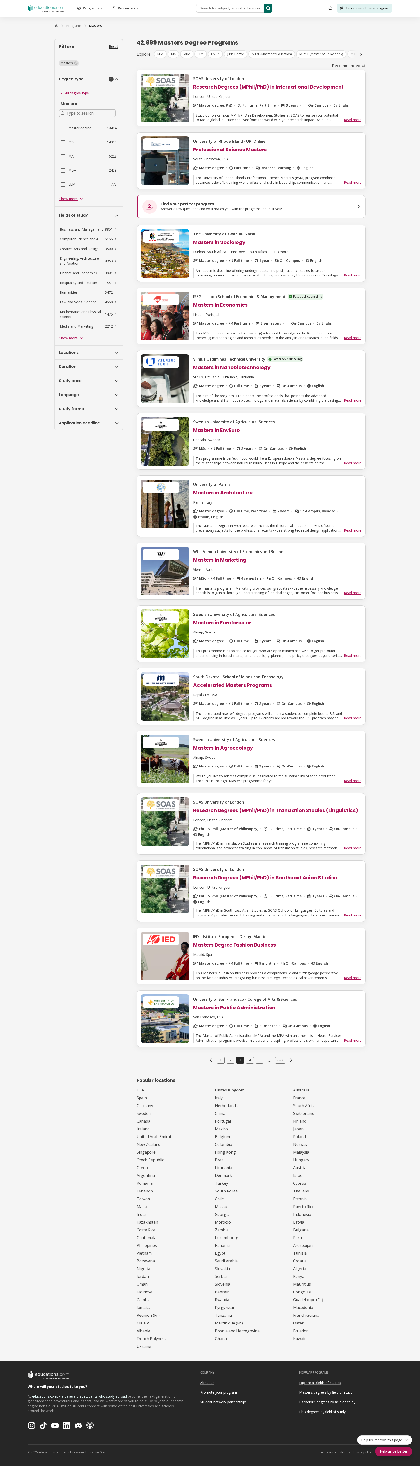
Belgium (222, 1136)
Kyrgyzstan (225, 1307)
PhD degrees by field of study (322, 1411)
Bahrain (222, 1292)
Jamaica (143, 1307)
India (141, 1214)
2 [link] (230, 1060)
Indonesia (302, 1214)
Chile (219, 1198)
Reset (113, 46)
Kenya (298, 1276)
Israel (298, 1175)
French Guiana (306, 1315)
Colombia (223, 1144)
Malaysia (301, 1152)
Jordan (143, 1276)
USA (140, 1090)
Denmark (223, 1175)
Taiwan (143, 1198)
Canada (143, 1121)
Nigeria (143, 1268)
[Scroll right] (361, 54)
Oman (142, 1284)
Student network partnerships (223, 1402)
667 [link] (280, 1060)
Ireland (143, 1129)
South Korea (226, 1191)
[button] (69, 63)
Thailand (301, 1191)
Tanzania (223, 1315)
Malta (142, 1206)
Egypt (220, 1253)
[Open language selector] (330, 8)
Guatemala (146, 1237)
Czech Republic (150, 1160)
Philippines (147, 1245)
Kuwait (299, 1338)
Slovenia (222, 1284)
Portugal (223, 1121)
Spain (142, 1097)
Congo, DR (303, 1292)
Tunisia (300, 1253)
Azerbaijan (303, 1245)
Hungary (301, 1160)
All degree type (77, 93)
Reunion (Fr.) (148, 1315)
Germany (145, 1105)
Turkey (221, 1183)
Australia (301, 1090)
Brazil (220, 1160)
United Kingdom (229, 1090)
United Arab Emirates (156, 1136)
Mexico (221, 1129)
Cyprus (299, 1183)
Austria (299, 1167)
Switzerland (303, 1113)
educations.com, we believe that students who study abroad (79, 1396)
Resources (126, 8)
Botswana (146, 1261)
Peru (297, 1237)
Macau (221, 1206)
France (299, 1097)
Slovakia (222, 1268)
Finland (299, 1121)
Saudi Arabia (226, 1261)
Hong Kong (225, 1152)
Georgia (222, 1214)
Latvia (298, 1222)
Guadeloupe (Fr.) (308, 1299)
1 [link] (221, 1060)
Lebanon (145, 1191)
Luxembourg (226, 1237)
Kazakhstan (147, 1222)
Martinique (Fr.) (229, 1323)
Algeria (299, 1268)
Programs (91, 8)
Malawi (143, 1323)
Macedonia (303, 1307)
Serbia (221, 1276)
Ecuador (300, 1330)
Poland (299, 1136)
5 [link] (260, 1060)
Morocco (223, 1222)
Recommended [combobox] (346, 65)
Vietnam (144, 1253)
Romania (145, 1183)
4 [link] (250, 1060)
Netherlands (226, 1105)
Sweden (144, 1113)
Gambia (143, 1299)
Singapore (146, 1152)
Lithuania (223, 1167)
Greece (143, 1167)
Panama (222, 1245)
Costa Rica (146, 1230)
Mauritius (302, 1284)
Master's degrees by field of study (325, 1392)
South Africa (304, 1105)
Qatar (298, 1323)
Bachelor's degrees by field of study (327, 1402)
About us (207, 1382)
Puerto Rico (303, 1206)
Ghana (221, 1338)
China (220, 1113)
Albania (143, 1330)
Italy (219, 1097)
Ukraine (144, 1346)
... (269, 1060)
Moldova (144, 1292)
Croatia (299, 1261)
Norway (300, 1144)
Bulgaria (301, 1230)
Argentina (146, 1175)
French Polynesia (152, 1338)
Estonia (300, 1198)
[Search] (268, 8)
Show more (68, 198)
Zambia (221, 1230)
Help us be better (393, 1451)
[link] (95, 25)
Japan (298, 1129)
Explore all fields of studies (320, 1382)
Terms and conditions (334, 1452)
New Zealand (148, 1144)
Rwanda (222, 1299)
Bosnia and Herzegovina (237, 1330)
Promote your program (218, 1392)
